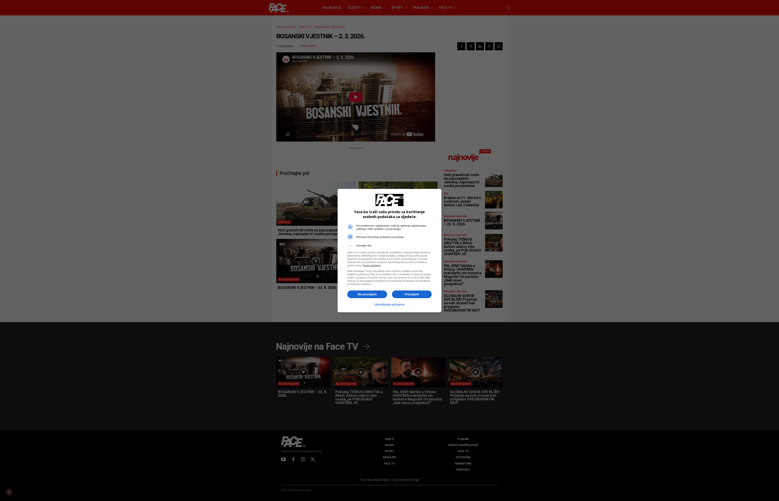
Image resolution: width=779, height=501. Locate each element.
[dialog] (389, 250)
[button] (389, 245)
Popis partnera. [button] (372, 265)
